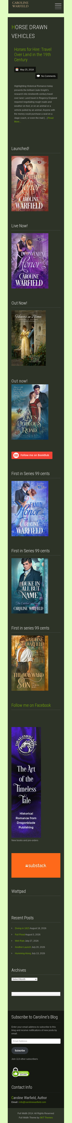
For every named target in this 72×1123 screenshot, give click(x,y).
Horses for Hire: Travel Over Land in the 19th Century (33, 54)
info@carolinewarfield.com (32, 1102)
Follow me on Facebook (31, 705)
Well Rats (20, 941)
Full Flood (20, 934)
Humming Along (23, 953)
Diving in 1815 (22, 928)
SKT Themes (46, 1117)
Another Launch (23, 947)
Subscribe (20, 1050)
